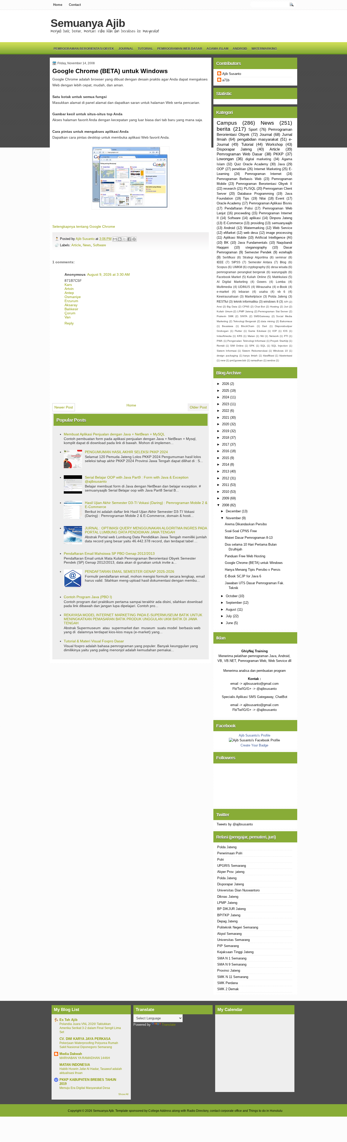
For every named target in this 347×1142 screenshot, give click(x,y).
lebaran (244, 291)
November (234, 518)
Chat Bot (260, 306)
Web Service (282, 228)
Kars (68, 285)
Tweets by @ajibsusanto (235, 824)
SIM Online (237, 345)
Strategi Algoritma (255, 257)
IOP (274, 331)
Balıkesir (71, 309)
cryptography (256, 267)
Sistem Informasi (226, 350)
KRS (239, 336)
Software (99, 245)
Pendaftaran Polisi (239, 208)
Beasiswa (227, 326)
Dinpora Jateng (281, 218)
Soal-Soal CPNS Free (241, 531)
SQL (263, 345)
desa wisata (279, 267)
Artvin (69, 289)
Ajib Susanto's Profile (254, 735)
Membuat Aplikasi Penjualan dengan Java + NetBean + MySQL (114, 434)
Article (76, 245)
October (232, 596)
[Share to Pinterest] (134, 239)
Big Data (232, 306)
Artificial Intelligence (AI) (273, 237)
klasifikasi (268, 355)
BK (226, 242)
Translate (169, 1024)
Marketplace (253, 296)
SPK (252, 345)
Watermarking (264, 49)
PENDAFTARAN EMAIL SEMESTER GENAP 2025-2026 (129, 571)
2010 (226, 492)
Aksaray (71, 305)
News (87, 245)
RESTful (222, 301)
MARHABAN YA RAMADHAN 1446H (84, 1058)
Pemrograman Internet (263, 174)
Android (240, 49)
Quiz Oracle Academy (251, 164)
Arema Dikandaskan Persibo (246, 524)
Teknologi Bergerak (244, 321)
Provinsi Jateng (228, 970)
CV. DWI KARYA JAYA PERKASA (85, 1039)
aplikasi (255, 218)
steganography (256, 247)
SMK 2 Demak (228, 989)
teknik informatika (246, 301)
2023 (226, 404)
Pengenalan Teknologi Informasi (246, 340)
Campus (227, 123)
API (286, 301)
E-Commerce (233, 223)
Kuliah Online (256, 277)
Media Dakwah (70, 1054)
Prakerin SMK (225, 316)
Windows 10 (280, 350)
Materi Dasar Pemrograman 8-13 (249, 538)
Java (281, 164)
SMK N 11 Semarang (232, 977)
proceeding (242, 213)
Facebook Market (229, 277)
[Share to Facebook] (129, 239)
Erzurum (71, 301)
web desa (251, 233)
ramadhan (257, 360)
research (229, 188)
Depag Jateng (227, 921)
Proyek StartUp (279, 340)
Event (280, 198)
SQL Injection (279, 345)
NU (262, 336)
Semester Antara (260, 262)
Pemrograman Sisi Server (273, 311)
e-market (223, 291)
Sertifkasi (229, 257)
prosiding (257, 223)
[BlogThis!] (119, 239)
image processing (279, 233)
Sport (252, 129)
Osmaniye (73, 297)
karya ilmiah (250, 355)
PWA (220, 340)
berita (223, 129)
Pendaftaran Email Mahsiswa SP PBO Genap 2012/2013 (109, 553)
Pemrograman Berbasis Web (239, 179)
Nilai (262, 198)
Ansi (219, 306)
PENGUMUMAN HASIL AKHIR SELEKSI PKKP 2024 (126, 452)
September (234, 603)
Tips (246, 198)
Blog (283, 262)
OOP (220, 169)
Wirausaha (263, 286)
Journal (125, 49)
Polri (220, 859)
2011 (226, 485)
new (222, 360)
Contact (75, 5)
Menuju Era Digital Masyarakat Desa (84, 1088)
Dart (264, 326)
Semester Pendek (258, 252)
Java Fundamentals (252, 242)
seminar (281, 257)
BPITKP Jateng (228, 915)
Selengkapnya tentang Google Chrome (83, 226)
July (229, 616)
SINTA (243, 316)
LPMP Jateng (245, 311)
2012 (226, 478)
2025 (226, 391)
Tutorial (145, 49)
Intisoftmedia (224, 336)
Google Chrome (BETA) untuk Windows (254, 563)
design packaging (227, 355)
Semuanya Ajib (88, 23)
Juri (286, 306)
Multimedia (224, 286)
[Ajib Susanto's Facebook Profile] (254, 740)
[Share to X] (124, 239)
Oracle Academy (229, 203)
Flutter (238, 331)
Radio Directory (197, 1111)
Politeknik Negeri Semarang (237, 927)
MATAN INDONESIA (74, 1065)
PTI (286, 336)
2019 (226, 431)
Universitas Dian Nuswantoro (238, 890)
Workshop (274, 144)
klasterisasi (285, 355)
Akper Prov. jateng (230, 872)
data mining (268, 321)
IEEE (220, 262)
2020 (226, 424)
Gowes (261, 281)
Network (274, 336)
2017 (226, 444)
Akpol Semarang (229, 934)
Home (57, 5)
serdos (271, 360)
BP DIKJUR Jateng (231, 909)
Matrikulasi (279, 277)
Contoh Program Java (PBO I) (88, 597)
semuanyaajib (282, 223)
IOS (285, 331)
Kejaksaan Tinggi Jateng (235, 952)
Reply (69, 323)
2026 (226, 384)
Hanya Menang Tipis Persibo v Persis (252, 570)
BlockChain (247, 326)
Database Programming (256, 193)
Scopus (222, 267)
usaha (263, 291)
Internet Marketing (267, 169)
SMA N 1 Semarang (231, 958)
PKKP (278, 154)
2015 (226, 458)
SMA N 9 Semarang (231, 964)
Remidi (221, 345)
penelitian (239, 169)
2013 (226, 471)
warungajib (279, 272)
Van (68, 317)
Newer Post (63, 407)
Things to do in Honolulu (265, 1111)
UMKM (237, 267)
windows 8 (270, 301)
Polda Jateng (277, 296)
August (231, 609)
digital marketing (258, 159)
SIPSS (235, 262)
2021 (226, 417)
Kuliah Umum (224, 311)
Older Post (198, 407)
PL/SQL (250, 188)
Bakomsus (286, 321)
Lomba (281, 281)
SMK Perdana (227, 983)
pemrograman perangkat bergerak (241, 272)
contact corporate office (226, 1111)
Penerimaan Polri (229, 853)
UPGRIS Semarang (231, 866)
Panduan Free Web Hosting (245, 556)
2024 (226, 397)
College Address (159, 1111)
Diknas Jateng (227, 897)
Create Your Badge (254, 745)
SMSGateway (262, 316)
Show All (123, 1094)
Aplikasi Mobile (235, 237)
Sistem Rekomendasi (254, 350)
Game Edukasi (257, 331)
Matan (251, 336)
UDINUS (244, 286)
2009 (226, 498)
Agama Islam (217, 49)
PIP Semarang (228, 946)
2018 (226, 437)
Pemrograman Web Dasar (179, 49)
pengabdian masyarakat (257, 139)
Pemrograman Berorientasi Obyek (84, 49)
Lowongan (225, 159)
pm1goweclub (238, 360)
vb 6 (281, 291)
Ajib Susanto (86, 239)
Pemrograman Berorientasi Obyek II (264, 184)
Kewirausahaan (228, 296)
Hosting (274, 306)
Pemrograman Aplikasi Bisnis (270, 203)
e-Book (282, 286)
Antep (69, 293)
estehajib (285, 252)
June (230, 623)
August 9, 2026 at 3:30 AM (108, 274)
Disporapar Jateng (234, 149)
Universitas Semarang (233, 940)
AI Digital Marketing (232, 281)
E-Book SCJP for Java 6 (243, 576)
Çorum (70, 313)
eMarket (229, 233)
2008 (226, 505)
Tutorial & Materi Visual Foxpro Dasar (94, 641)
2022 (226, 411)
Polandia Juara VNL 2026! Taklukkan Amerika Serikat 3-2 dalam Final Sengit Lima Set (90, 1028)
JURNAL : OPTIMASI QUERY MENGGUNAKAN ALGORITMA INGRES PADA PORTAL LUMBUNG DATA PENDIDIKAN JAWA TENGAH (146, 530)
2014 (226, 464)
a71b (225, 80)
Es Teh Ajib (68, 1020)
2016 (226, 451)
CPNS (245, 306)
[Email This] (114, 239)
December (234, 511)
